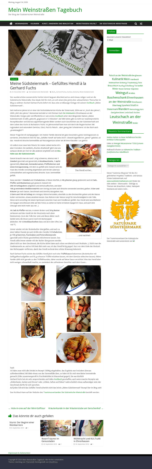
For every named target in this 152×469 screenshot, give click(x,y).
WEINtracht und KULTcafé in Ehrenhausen (87, 440)
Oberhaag (116, 105)
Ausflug (122, 86)
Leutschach (129, 112)
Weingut (122, 93)
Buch (53, 92)
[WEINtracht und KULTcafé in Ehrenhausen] (87, 421)
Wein (127, 79)
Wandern (123, 109)
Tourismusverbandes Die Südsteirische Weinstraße (64, 392)
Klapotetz (134, 89)
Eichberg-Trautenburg (129, 83)
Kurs (142, 109)
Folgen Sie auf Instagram (127, 62)
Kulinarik (35, 23)
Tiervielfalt (138, 85)
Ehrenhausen (137, 102)
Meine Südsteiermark (87, 92)
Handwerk (134, 79)
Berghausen (137, 75)
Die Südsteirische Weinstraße (113, 23)
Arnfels (132, 93)
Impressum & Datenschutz (19, 453)
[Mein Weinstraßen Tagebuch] (11, 23)
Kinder (135, 123)
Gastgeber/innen (117, 112)
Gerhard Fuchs (61, 92)
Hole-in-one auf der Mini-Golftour (26, 408)
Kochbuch (91, 103)
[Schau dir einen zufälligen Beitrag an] (141, 23)
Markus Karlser (112, 137)
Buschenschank (117, 97)
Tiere (140, 83)
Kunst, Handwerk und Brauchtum (57, 23)
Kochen (69, 92)
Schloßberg (129, 86)
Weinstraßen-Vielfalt (86, 23)
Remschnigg (135, 109)
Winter (115, 88)
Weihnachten (114, 82)
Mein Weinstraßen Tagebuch (45, 9)
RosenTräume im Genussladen (50, 440)
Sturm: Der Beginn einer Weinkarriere (22, 423)
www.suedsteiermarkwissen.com (119, 181)
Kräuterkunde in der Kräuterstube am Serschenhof (75, 408)
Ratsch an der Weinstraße (120, 75)
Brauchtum (113, 85)
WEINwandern (21, 23)
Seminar (127, 89)
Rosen (121, 89)
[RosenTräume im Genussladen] (55, 421)
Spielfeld (126, 105)
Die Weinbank (68, 113)
